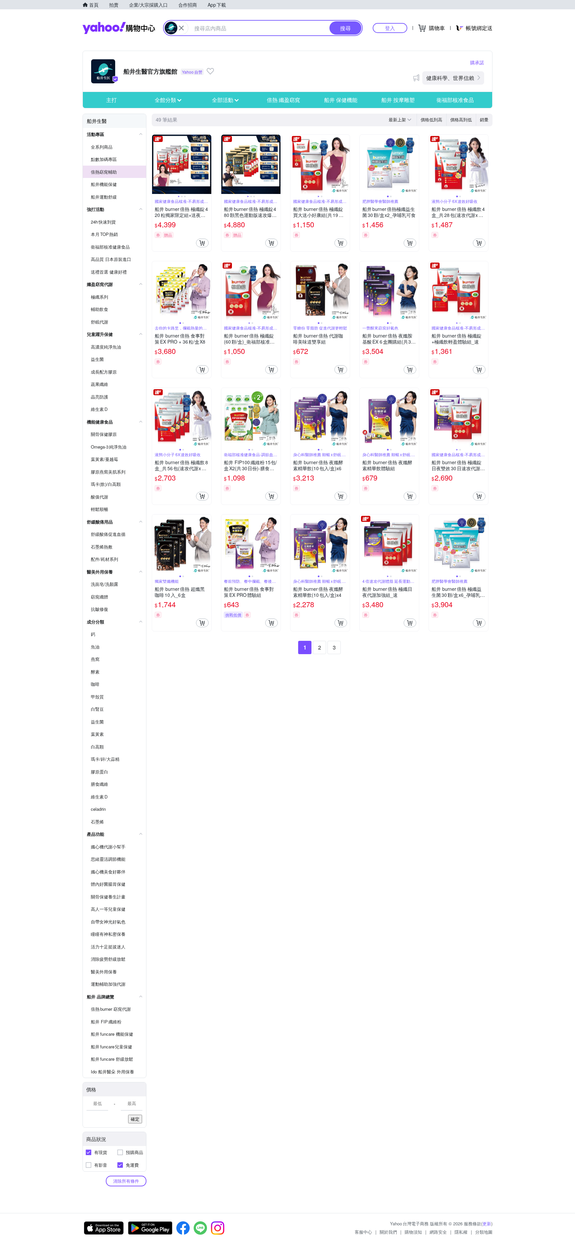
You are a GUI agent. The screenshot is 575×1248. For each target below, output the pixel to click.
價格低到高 (431, 119)
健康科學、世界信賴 (450, 78)
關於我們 (388, 1232)
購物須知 (413, 1232)
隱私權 (461, 1232)
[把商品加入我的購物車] (202, 243)
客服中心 (363, 1232)
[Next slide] (207, 164)
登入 (390, 27)
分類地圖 (483, 1232)
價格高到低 (461, 119)
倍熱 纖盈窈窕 (283, 100)
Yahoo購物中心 (119, 28)
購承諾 (477, 62)
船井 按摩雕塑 (398, 100)
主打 (111, 100)
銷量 (484, 119)
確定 (135, 1119)
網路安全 (438, 1232)
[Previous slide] (156, 164)
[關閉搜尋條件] (181, 28)
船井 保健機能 (340, 100)
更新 (486, 1223)
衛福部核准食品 (455, 100)
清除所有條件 (126, 1181)
